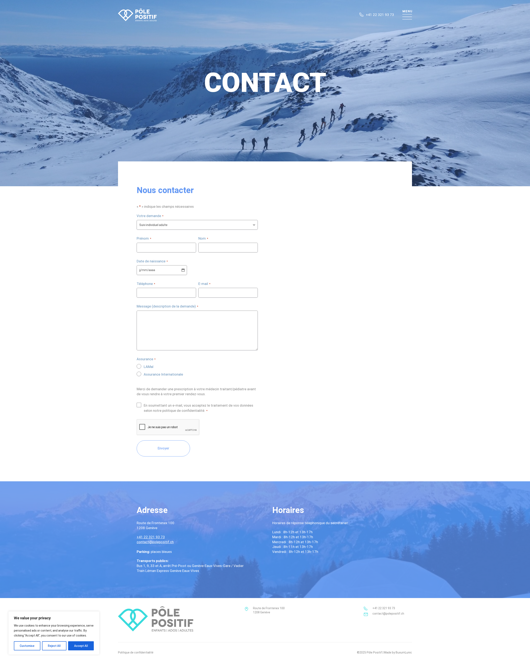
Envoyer (163, 448)
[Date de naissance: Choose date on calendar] (183, 270)
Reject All (54, 645)
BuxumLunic (404, 652)
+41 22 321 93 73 (380, 15)
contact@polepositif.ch (155, 542)
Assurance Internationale (163, 374)
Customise (27, 645)
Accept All (81, 645)
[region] (53, 633)
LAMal (148, 367)
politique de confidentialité (183, 410)
